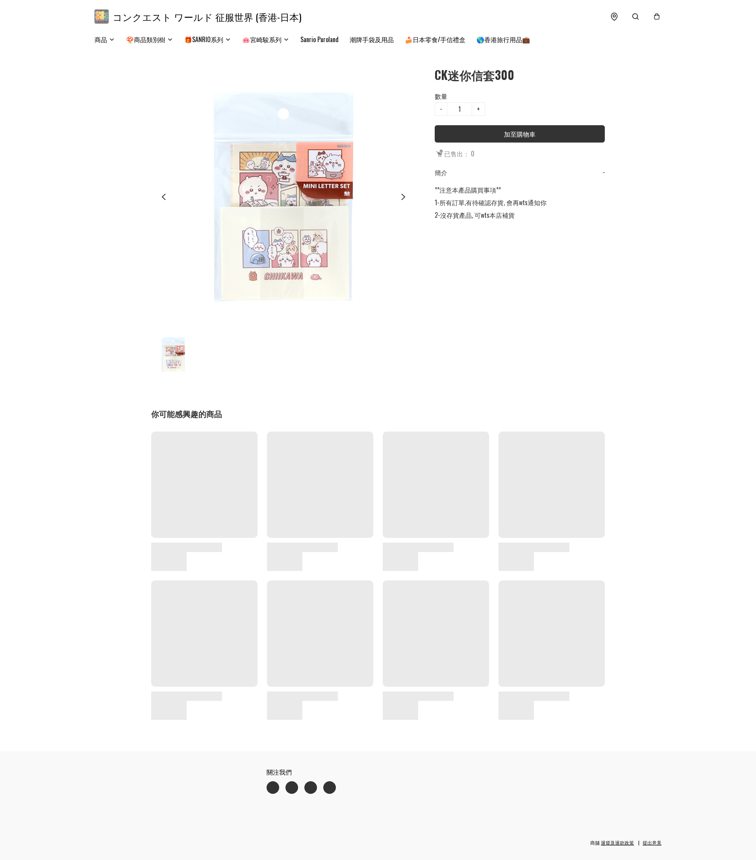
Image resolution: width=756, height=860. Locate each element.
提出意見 (652, 842)
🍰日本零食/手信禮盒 (435, 39)
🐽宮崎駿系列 (262, 39)
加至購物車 (520, 134)
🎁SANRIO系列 (203, 39)
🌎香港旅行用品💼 (503, 39)
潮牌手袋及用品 (372, 39)
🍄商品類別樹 (145, 39)
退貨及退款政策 (617, 842)
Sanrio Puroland (319, 39)
